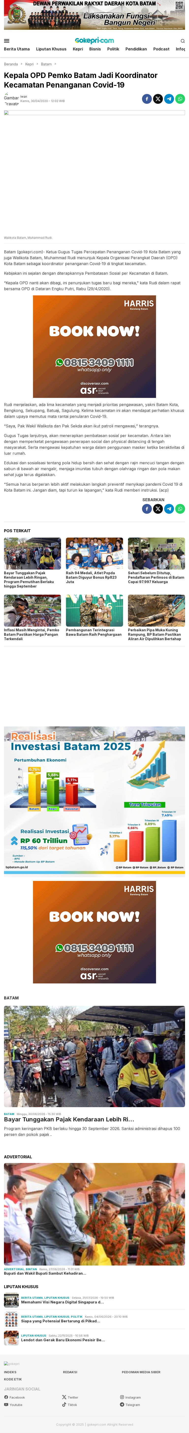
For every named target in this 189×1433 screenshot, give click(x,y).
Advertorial (14, 1269)
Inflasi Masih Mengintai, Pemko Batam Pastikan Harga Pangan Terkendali (31, 634)
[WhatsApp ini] (180, 99)
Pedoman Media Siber (141, 1372)
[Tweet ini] (158, 99)
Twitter (73, 1397)
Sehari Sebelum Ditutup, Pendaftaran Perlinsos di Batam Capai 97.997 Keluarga (156, 577)
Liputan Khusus (56, 1297)
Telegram (133, 1405)
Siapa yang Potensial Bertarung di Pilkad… (60, 1321)
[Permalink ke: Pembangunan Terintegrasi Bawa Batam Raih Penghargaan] (94, 611)
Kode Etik (13, 1379)
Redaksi (70, 1372)
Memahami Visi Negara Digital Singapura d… (62, 1302)
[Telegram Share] (169, 99)
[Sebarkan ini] (147, 99)
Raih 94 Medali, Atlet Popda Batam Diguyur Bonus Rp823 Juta (91, 577)
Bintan (31, 1269)
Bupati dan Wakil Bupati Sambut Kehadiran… (45, 1273)
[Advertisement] (94, 684)
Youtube (16, 1405)
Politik (76, 1316)
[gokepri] (94, 40)
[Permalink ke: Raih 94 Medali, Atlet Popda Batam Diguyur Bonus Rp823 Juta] (94, 554)
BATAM (11, 998)
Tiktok (72, 1405)
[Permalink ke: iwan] (12, 98)
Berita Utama (32, 1297)
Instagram (133, 1397)
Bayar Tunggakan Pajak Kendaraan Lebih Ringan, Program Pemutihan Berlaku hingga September (29, 579)
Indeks (10, 1372)
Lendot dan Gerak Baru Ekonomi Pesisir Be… (63, 1340)
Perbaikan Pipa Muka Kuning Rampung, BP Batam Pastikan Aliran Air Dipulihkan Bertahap (154, 634)
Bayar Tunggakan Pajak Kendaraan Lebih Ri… (69, 1119)
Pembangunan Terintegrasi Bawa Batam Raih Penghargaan (94, 632)
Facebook (17, 1397)
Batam (9, 1114)
